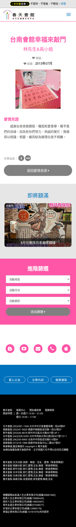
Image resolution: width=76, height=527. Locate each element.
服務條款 (49, 410)
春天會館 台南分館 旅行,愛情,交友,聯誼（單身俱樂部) (30, 475)
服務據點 (61, 380)
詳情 (63, 3)
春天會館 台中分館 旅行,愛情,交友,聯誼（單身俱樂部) (30, 472)
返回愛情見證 (37, 170)
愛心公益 (14, 380)
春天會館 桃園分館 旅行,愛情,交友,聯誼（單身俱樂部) (30, 465)
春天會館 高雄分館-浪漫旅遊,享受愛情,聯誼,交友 (28, 479)
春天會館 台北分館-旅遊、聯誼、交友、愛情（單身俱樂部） (34, 462)
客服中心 (21, 410)
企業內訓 (38, 380)
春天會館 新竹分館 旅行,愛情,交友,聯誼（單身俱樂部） (31, 468)
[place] (52, 348)
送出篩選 (37, 311)
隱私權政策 (35, 410)
